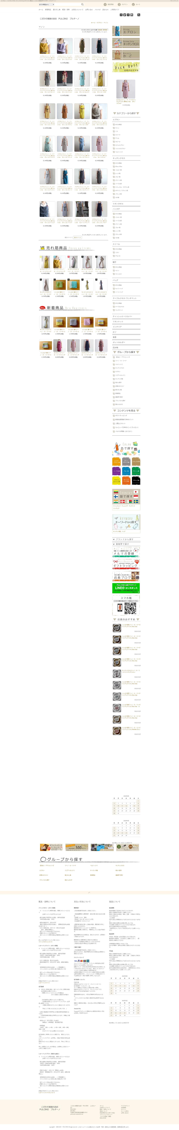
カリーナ (117, 135)
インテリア (117, 327)
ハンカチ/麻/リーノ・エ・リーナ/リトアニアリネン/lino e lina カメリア (131, 706)
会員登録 (123, 1107)
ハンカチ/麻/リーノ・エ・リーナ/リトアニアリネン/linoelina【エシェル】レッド (131, 728)
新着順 (105, 30)
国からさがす (119, 404)
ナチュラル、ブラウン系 (122, 187)
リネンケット (118, 322)
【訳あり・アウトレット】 (122, 357)
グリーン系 (118, 180)
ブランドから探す (120, 400)
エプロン (99, 22)
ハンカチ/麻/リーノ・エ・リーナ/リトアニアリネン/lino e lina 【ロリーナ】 (131, 626)
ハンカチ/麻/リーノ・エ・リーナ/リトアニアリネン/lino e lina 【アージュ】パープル (131, 683)
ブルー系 (117, 177)
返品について (103, 1111)
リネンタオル (118, 204)
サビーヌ (117, 141)
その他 (117, 197)
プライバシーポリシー (106, 1114)
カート (138, 4)
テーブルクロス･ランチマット (125, 298)
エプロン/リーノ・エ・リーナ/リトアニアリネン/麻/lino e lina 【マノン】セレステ (82, 90)
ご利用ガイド (114, 9)
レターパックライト (44, 982)
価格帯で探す (119, 397)
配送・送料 (66, 9)
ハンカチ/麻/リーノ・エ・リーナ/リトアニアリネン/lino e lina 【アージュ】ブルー (131, 694)
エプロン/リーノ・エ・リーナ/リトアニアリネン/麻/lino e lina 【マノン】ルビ (99, 155)
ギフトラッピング (121, 415)
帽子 (114, 262)
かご (114, 332)
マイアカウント (125, 1106)
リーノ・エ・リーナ (121, 360)
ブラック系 (118, 194)
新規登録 (111, 4)
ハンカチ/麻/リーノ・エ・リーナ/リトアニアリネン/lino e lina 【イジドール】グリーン (131, 649)
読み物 (115, 348)
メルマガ (97, 9)
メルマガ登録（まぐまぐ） (124, 431)
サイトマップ (174, 1)
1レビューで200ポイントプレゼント (127, 427)
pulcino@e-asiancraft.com (76, 1114)
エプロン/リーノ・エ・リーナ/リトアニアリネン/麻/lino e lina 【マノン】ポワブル (99, 188)
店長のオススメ (119, 386)
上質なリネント (120, 423)
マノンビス (118, 274)
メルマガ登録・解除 (105, 1116)
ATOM (104, 1118)
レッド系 (117, 173)
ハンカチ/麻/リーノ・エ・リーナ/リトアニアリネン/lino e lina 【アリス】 (131, 717)
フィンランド (117, 506)
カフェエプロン (119, 145)
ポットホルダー (119, 342)
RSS (101, 1118)
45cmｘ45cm (118, 166)
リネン (117, 252)
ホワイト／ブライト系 (121, 190)
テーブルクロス (119, 306)
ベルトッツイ (119, 152)
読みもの (105, 9)
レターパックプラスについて (47, 1092)
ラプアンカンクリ (120, 375)
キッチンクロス (119, 158)
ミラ (116, 131)
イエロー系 (118, 170)
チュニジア (125, 506)
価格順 (100, 30)
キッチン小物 (119, 379)
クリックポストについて (45, 942)
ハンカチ (116, 209)
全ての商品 (118, 124)
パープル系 (118, 183)
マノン (106, 22)
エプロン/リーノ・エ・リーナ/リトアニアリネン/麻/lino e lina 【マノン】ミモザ (99, 90)
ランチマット (119, 310)
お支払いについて (77, 9)
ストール (116, 244)
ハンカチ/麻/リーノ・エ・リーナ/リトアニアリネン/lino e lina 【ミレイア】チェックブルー (131, 660)
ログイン (125, 4)
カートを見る (125, 1111)
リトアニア (116, 508)
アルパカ (117, 256)
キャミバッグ (119, 288)
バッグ (115, 280)
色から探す (118, 382)
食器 (114, 337)
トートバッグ (119, 292)
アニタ (117, 138)
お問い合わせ (125, 1113)
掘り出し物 (56, 9)
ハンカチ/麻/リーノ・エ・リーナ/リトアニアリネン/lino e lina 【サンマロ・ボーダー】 (131, 637)
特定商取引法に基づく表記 (107, 1113)
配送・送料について (105, 1109)
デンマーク (132, 506)
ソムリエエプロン (120, 148)
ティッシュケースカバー (122, 316)
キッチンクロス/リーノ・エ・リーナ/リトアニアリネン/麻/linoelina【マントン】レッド (131, 671)
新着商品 (48, 9)
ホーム (41, 9)
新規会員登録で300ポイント (124, 419)
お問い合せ (89, 9)
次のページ (77, 237)
